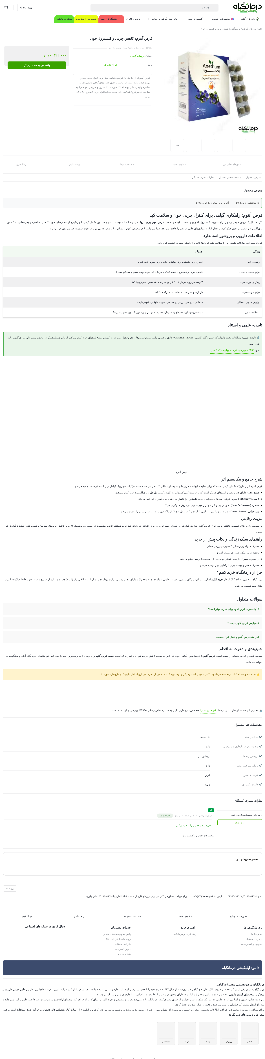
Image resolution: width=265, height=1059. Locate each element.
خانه (260, 29)
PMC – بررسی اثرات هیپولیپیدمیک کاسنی (232, 350)
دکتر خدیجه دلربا (211, 704)
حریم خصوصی (123, 943)
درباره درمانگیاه (254, 933)
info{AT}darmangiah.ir (203, 890)
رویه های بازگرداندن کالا (119, 933)
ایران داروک (111, 65)
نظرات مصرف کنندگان (203, 177)
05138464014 (250, 890)
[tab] (253, 177)
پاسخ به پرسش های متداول (117, 928)
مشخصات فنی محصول (230, 177)
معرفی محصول (253, 177)
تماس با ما (257, 928)
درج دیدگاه (240, 816)
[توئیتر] (62, 928)
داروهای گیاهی (249, 29)
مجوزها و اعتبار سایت (251, 938)
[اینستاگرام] (54, 928)
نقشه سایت (125, 948)
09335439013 (235, 890)
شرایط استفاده (123, 938)
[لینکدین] (47, 928)
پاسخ (177, 809)
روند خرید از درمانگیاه (185, 928)
